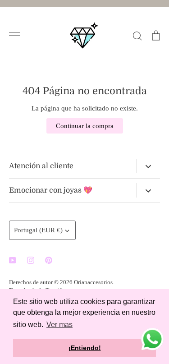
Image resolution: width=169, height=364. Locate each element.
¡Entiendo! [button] (85, 347)
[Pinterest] (49, 260)
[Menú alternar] (14, 35)
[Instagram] (31, 260)
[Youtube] (13, 260)
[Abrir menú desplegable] (148, 166)
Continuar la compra (85, 125)
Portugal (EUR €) (38, 230)
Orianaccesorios (93, 282)
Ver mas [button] (59, 324)
